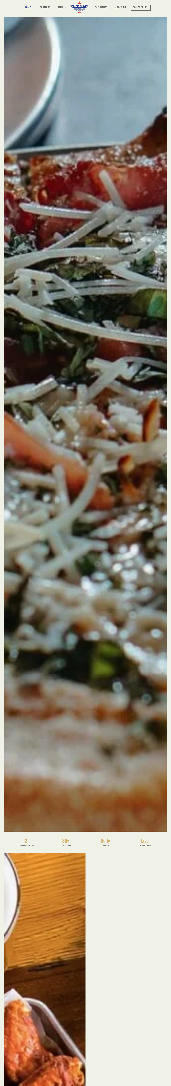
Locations (44, 7)
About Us (120, 7)
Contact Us (140, 7)
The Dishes (101, 7)
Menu (61, 7)
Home (28, 7)
